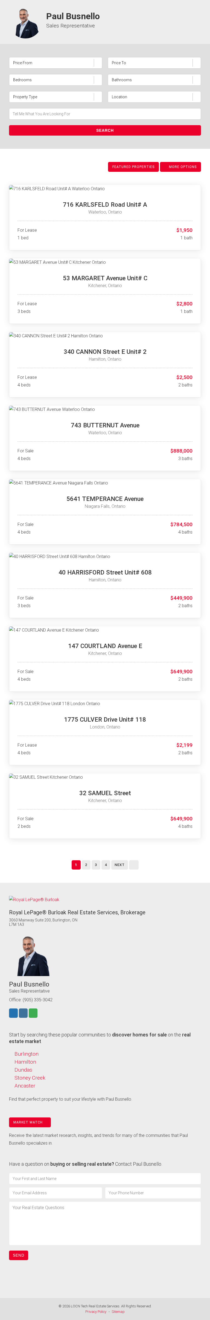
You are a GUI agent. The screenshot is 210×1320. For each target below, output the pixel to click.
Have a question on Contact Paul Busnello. (85, 1164)
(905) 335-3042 (37, 999)
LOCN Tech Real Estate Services (95, 1306)
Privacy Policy (95, 1312)
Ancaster (24, 1086)
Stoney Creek (29, 1078)
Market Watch (28, 1122)
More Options (182, 167)
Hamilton (25, 1062)
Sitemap (118, 1312)
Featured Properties (133, 167)
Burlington (26, 1054)
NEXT (120, 865)
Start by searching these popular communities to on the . (100, 1038)
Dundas (23, 1070)
